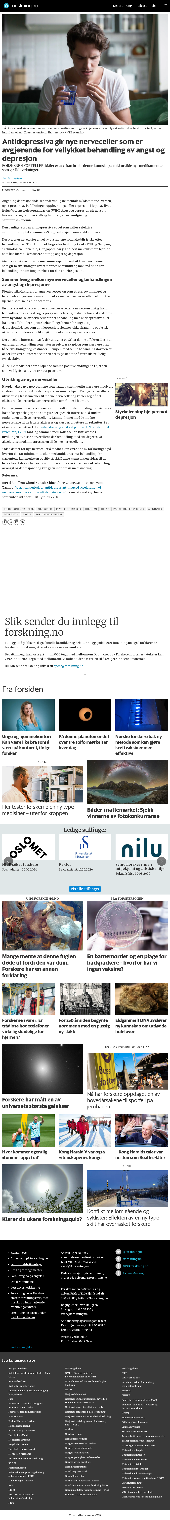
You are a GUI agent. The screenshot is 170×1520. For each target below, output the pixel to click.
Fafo (10, 1398)
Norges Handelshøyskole (78, 1448)
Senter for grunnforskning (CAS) (139, 1400)
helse (105, 509)
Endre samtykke (21, 1347)
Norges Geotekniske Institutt (80, 1443)
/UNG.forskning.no (135, 1266)
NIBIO (11, 1490)
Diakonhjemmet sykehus (21, 1386)
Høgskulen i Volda (18, 1444)
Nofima (69, 1429)
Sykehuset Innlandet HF (134, 1431)
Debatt (118, 6)
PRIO (124, 1373)
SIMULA (126, 1390)
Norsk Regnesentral (76, 1471)
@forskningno (133, 1251)
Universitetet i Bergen (133, 1454)
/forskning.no (132, 1259)
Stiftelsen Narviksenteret (135, 1422)
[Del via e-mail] (22, 522)
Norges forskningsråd (77, 1452)
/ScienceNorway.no (135, 1273)
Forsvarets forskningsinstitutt (24, 1411)
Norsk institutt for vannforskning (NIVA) (87, 1490)
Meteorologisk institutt (20, 1480)
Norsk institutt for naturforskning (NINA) (87, 1485)
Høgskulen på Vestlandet (21, 1449)
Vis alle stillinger (85, 889)
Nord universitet (73, 1434)
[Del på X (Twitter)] (10, 522)
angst (27, 514)
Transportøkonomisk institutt (138, 1440)
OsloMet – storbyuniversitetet (81, 1494)
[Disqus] (85, 568)
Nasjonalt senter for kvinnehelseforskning (88, 1416)
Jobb (154, 6)
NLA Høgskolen (73, 1368)
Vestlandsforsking (132, 1482)
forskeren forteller (128, 509)
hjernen (91, 509)
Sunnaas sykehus (131, 1426)
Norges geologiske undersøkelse (82, 1457)
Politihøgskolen (130, 1368)
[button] (8, 861)
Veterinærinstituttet (132, 1487)
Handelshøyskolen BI (19, 1425)
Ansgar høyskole (17, 1368)
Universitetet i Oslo (132, 1464)
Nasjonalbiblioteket (75, 1394)
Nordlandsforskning (76, 1438)
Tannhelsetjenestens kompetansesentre (143, 1436)
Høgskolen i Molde (18, 1435)
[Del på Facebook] (5, 522)
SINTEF (126, 1395)
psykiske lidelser (68, 509)
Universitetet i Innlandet (135, 1459)
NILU (11, 1502)
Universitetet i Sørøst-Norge (137, 1473)
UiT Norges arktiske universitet (138, 1445)
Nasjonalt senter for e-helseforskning (85, 1411)
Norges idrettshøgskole (78, 1462)
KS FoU (12, 1463)
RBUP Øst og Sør (131, 1377)
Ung (129, 6)
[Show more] (85, 673)
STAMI (125, 1413)
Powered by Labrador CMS (85, 1515)
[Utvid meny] (166, 6)
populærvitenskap (49, 514)
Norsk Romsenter (74, 1476)
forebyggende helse (19, 509)
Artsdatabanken (17, 1381)
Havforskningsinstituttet (21, 1430)
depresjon (11, 514)
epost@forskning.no (69, 666)
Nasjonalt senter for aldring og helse (84, 1407)
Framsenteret (15, 1416)
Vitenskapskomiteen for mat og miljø (142, 1496)
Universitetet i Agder (133, 1450)
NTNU (68, 1389)
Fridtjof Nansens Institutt (21, 1421)
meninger (155, 509)
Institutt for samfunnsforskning (25, 1458)
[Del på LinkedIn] (16, 522)
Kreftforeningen (17, 1467)
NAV (10, 1485)
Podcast (141, 6)
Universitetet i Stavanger (135, 1468)
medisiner (45, 509)
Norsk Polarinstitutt (75, 1466)
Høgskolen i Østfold (19, 1439)
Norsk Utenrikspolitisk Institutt (82, 1480)
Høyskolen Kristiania (19, 1453)
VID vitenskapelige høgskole (137, 1492)
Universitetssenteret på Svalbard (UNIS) (143, 1478)
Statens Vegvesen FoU (133, 1417)
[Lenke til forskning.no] (54, 4)
